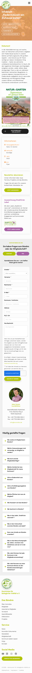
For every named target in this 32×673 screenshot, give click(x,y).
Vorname (7, 277)
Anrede (6, 269)
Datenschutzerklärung (10, 363)
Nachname (7, 285)
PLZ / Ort (7, 315)
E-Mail (6, 292)
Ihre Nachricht (8, 323)
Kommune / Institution (11, 300)
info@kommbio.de (16, 422)
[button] (29, 3)
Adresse (6, 308)
